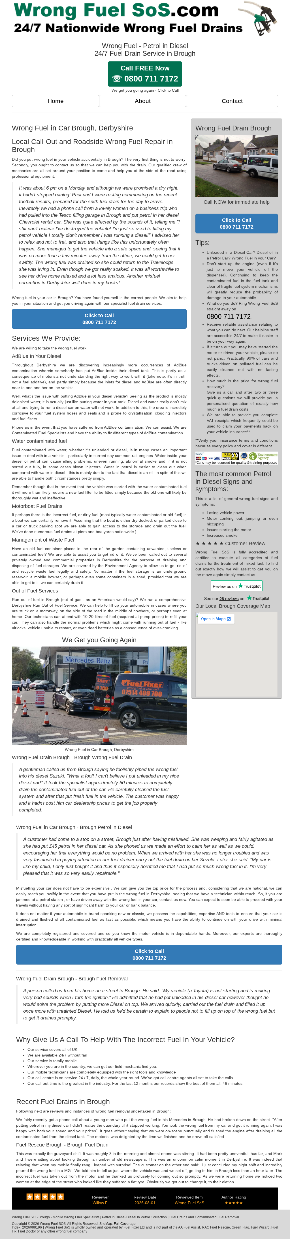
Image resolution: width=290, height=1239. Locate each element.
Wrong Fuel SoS (189, 1203)
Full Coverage (125, 1224)
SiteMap (105, 1224)
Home (56, 101)
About (143, 101)
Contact (232, 101)
